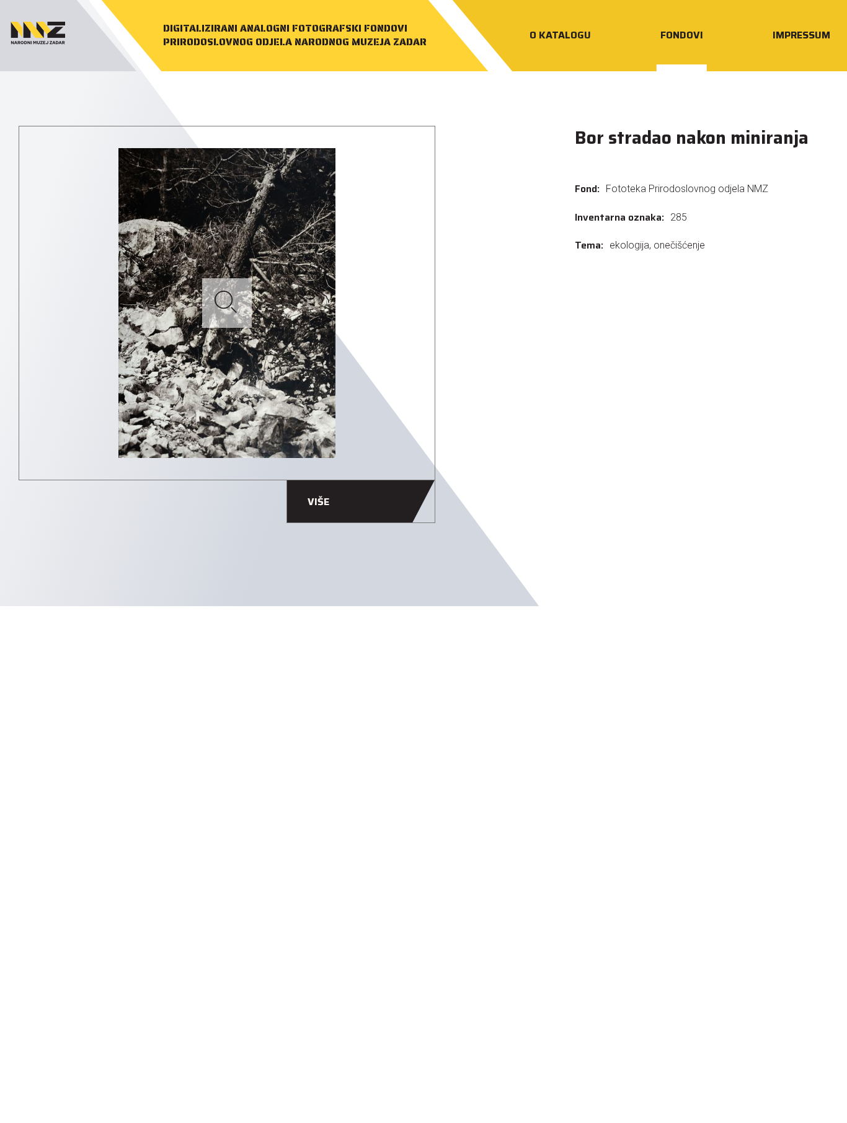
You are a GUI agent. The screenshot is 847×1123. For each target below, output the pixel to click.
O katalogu (561, 35)
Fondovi (682, 35)
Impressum (802, 35)
